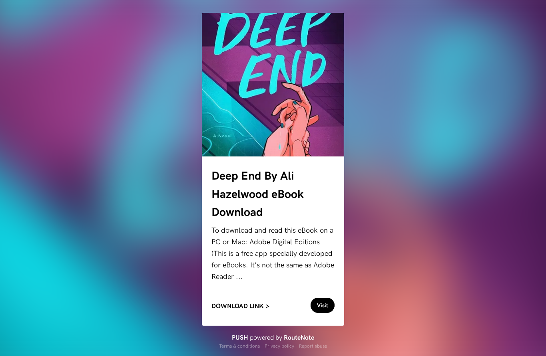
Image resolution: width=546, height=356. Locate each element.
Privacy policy (279, 345)
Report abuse (313, 345)
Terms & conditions (239, 345)
